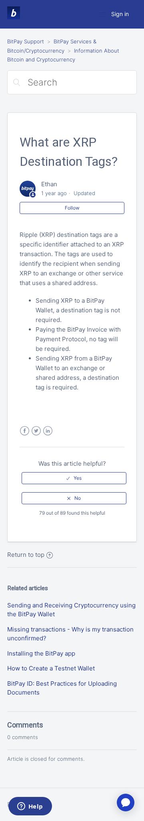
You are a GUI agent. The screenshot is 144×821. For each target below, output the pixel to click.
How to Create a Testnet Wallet (51, 668)
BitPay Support (25, 41)
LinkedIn (48, 431)
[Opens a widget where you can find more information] (30, 807)
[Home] (13, 17)
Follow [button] (72, 208)
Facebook (25, 431)
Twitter (36, 431)
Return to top (25, 554)
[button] (74, 478)
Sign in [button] (120, 13)
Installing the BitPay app (41, 653)
